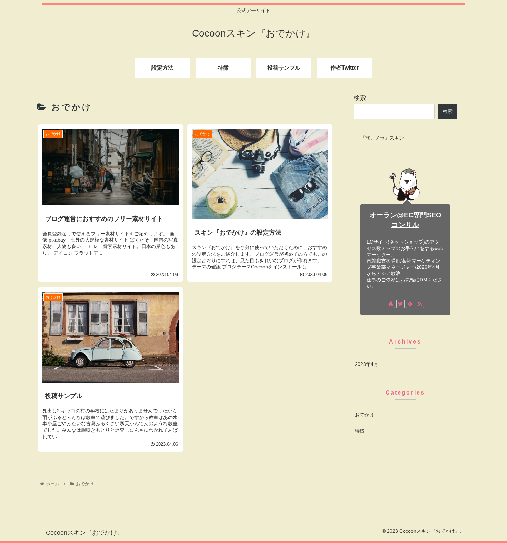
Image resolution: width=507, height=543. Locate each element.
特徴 (360, 431)
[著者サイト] (391, 304)
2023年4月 (366, 364)
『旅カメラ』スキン (382, 138)
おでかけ (364, 415)
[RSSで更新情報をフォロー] (420, 304)
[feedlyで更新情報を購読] (410, 304)
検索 (360, 97)
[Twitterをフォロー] (400, 304)
